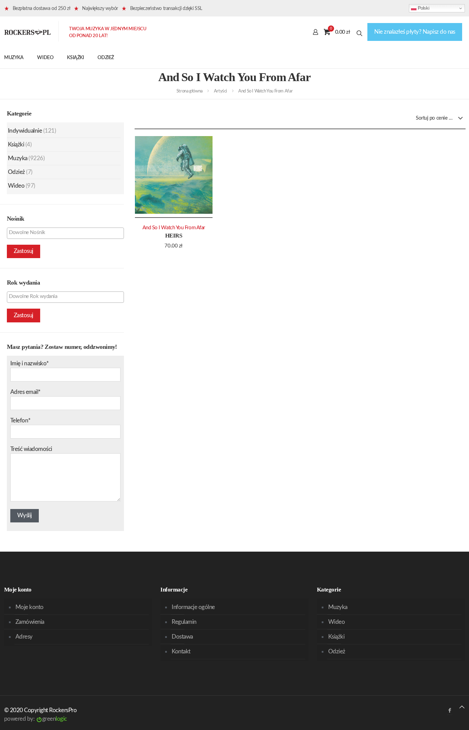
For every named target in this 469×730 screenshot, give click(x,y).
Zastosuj (23, 251)
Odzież (16, 172)
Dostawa (182, 637)
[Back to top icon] (462, 707)
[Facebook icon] (449, 710)
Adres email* (25, 392)
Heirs (173, 235)
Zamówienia (29, 622)
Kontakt (181, 651)
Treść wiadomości (31, 449)
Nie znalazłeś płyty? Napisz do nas (414, 32)
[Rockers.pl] (27, 31)
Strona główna (189, 91)
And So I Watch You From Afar (173, 227)
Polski (422, 8)
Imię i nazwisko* (29, 363)
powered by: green (35, 719)
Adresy (24, 637)
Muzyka (17, 158)
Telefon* (20, 420)
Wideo (16, 186)
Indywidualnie (25, 131)
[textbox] (67, 233)
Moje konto (29, 607)
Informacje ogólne (193, 607)
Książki (16, 144)
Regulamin (184, 622)
